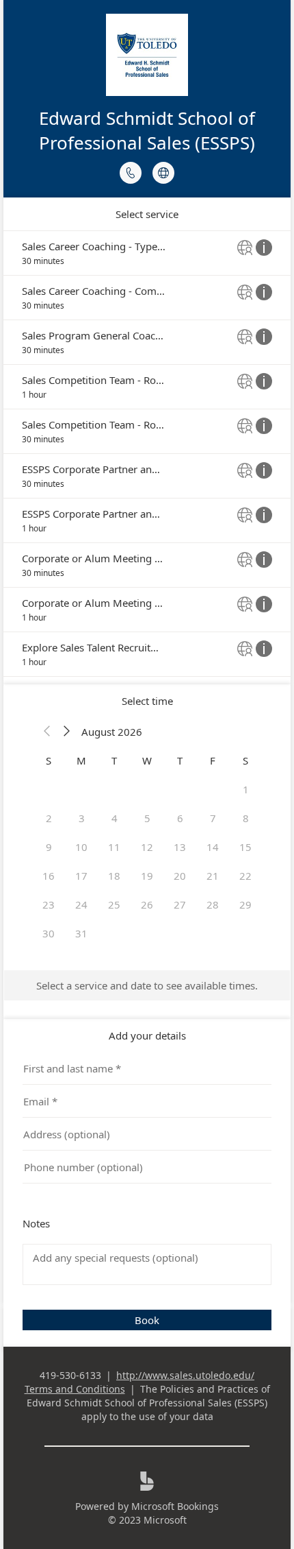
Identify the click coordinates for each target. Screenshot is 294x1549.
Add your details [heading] (147, 1035)
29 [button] (245, 904)
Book (147, 1320)
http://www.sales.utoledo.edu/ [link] (185, 1375)
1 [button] (246, 789)
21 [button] (212, 875)
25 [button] (114, 904)
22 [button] (245, 875)
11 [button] (114, 847)
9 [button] (49, 847)
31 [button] (81, 933)
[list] (147, 453)
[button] (47, 731)
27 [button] (180, 904)
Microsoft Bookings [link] (175, 1506)
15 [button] (245, 847)
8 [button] (246, 818)
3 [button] (82, 818)
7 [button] (213, 818)
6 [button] (180, 818)
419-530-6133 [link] (70, 1375)
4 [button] (114, 818)
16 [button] (48, 875)
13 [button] (180, 847)
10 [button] (81, 847)
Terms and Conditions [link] (75, 1388)
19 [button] (147, 875)
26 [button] (147, 904)
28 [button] (212, 904)
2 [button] (49, 818)
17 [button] (81, 875)
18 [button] (114, 875)
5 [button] (147, 818)
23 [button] (48, 904)
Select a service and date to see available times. (147, 985)
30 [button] (48, 933)
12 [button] (147, 847)
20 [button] (180, 875)
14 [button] (212, 847)
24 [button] (81, 904)
